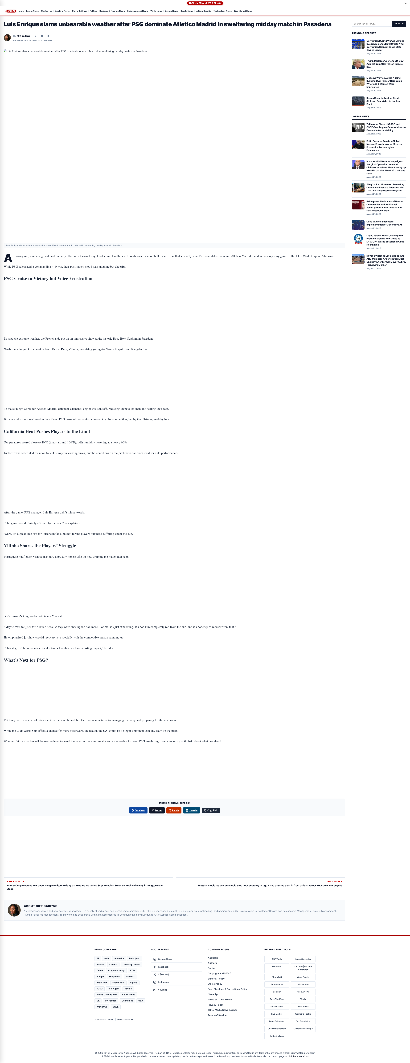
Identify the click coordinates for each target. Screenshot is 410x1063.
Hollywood (114, 976)
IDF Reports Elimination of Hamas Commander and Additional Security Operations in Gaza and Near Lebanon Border (384, 206)
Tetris (303, 999)
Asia (106, 958)
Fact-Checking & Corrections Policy (227, 989)
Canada (113, 964)
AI (98, 958)
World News (156, 11)
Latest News (32, 11)
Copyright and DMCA (219, 973)
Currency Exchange (303, 1028)
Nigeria (133, 982)
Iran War (130, 976)
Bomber (277, 992)
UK (98, 1000)
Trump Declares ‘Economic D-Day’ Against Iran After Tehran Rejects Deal (385, 63)
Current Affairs (79, 11)
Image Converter (303, 959)
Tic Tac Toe (303, 984)
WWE (116, 1006)
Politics (93, 11)
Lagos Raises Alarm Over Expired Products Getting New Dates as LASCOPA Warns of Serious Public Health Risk (385, 240)
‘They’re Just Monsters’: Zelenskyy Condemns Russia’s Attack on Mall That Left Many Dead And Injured (385, 187)
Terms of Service (217, 1015)
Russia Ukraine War (107, 994)
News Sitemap (125, 1019)
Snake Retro (277, 984)
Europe (100, 976)
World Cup (102, 1006)
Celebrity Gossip (131, 964)
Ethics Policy (215, 983)
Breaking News (62, 11)
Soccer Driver (276, 1006)
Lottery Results (203, 11)
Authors (212, 963)
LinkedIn (193, 810)
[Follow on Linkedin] (48, 36)
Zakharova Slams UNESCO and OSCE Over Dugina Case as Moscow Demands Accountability (386, 127)
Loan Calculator (276, 1021)
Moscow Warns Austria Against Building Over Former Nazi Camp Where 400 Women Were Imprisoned (384, 82)
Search (399, 24)
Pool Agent (113, 988)
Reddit (175, 810)
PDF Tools (277, 959)
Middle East (118, 982)
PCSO (99, 988)
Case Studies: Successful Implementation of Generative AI (384, 223)
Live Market (276, 1014)
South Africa (128, 994)
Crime (100, 970)
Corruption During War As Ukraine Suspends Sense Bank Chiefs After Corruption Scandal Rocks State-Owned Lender (385, 45)
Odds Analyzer (277, 1036)
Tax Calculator (303, 1021)
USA (140, 1000)
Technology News (222, 11)
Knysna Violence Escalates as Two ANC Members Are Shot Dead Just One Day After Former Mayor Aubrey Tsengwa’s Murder (386, 260)
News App (213, 994)
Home (21, 11)
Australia (119, 958)
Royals (128, 988)
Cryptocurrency (116, 970)
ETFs (132, 970)
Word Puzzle (303, 977)
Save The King (277, 999)
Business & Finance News (112, 11)
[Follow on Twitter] (35, 36)
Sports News (186, 11)
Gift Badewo (23, 36)
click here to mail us (298, 1056)
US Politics (127, 1000)
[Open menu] (4, 3)
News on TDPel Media (220, 999)
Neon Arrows (303, 992)
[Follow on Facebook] (42, 36)
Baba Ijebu (134, 958)
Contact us (46, 11)
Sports (11, 11)
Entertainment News (137, 11)
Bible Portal (303, 1006)
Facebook (140, 810)
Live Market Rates (243, 11)
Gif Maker (276, 966)
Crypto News (171, 11)
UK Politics (110, 1000)
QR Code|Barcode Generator (303, 968)
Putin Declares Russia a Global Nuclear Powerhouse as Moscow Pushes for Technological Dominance (384, 146)
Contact (212, 968)
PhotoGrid (277, 977)
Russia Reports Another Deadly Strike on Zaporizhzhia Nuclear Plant (383, 101)
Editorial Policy (216, 978)
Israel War (102, 982)
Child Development (277, 1028)
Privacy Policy (215, 1004)
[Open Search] (406, 3)
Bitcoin (100, 964)
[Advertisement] (174, 299)
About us (213, 957)
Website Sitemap (104, 1019)
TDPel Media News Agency (205, 3)
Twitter (158, 810)
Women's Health (303, 1014)
